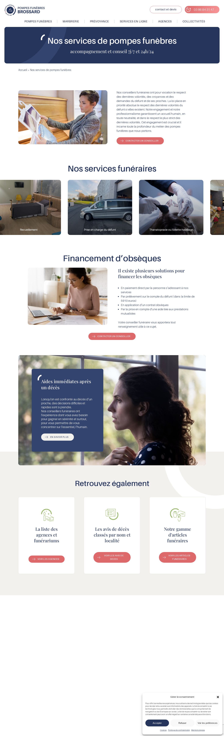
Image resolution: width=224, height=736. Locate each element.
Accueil (22, 70)
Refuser (182, 723)
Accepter (157, 723)
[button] (217, 697)
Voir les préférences (207, 723)
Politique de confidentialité (179, 730)
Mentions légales (198, 730)
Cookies (163, 730)
